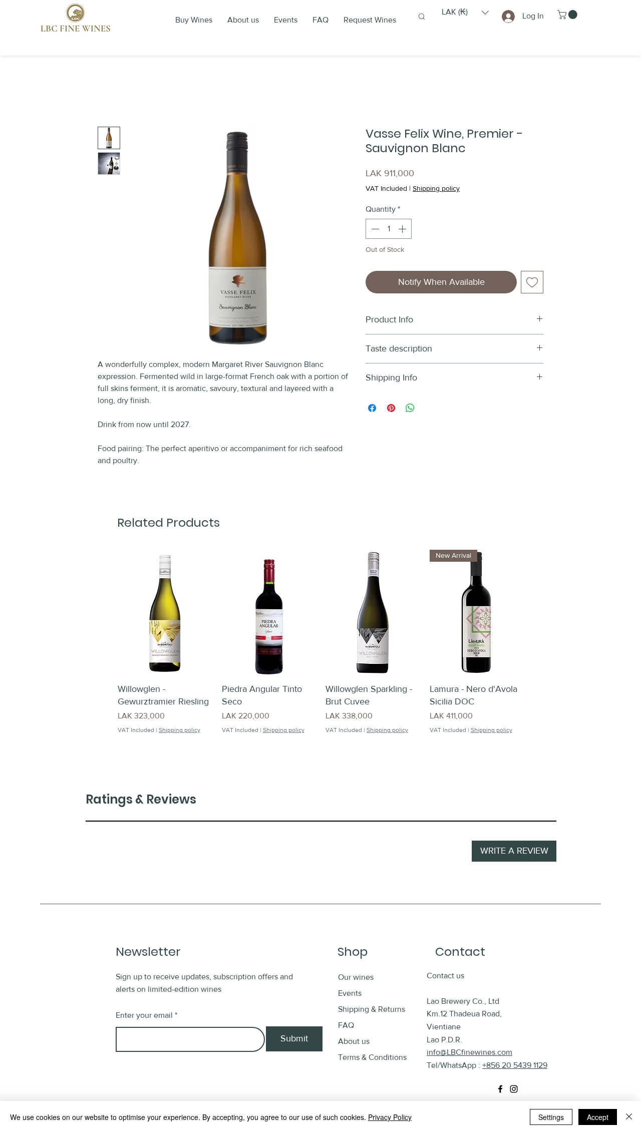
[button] (465, 12)
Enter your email (144, 1015)
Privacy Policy (390, 1117)
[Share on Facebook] (372, 408)
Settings (551, 1117)
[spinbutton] (388, 228)
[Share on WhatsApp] (410, 408)
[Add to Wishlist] (532, 282)
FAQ (346, 1025)
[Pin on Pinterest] (391, 408)
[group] (320, 648)
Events (350, 993)
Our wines (356, 977)
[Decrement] (374, 228)
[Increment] (403, 228)
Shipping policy (436, 188)
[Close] (629, 1117)
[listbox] (465, 12)
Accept (597, 1117)
